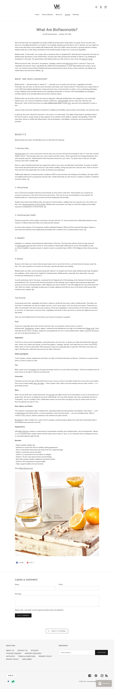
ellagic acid (90, 328)
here (31, 468)
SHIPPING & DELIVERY (33, 653)
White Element (23, 431)
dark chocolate (39, 383)
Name (17, 584)
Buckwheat (19, 420)
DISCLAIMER (27, 659)
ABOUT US (10, 650)
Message (18, 594)
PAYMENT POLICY (45, 656)
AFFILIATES (10, 656)
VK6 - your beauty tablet (90, 681)
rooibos (33, 369)
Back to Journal (58, 631)
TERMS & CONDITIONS (26, 656)
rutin (69, 103)
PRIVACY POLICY (12, 659)
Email (61, 584)
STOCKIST (35, 650)
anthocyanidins (63, 101)
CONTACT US (22, 650)
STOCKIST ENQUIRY (13, 653)
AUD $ (10, 675)
